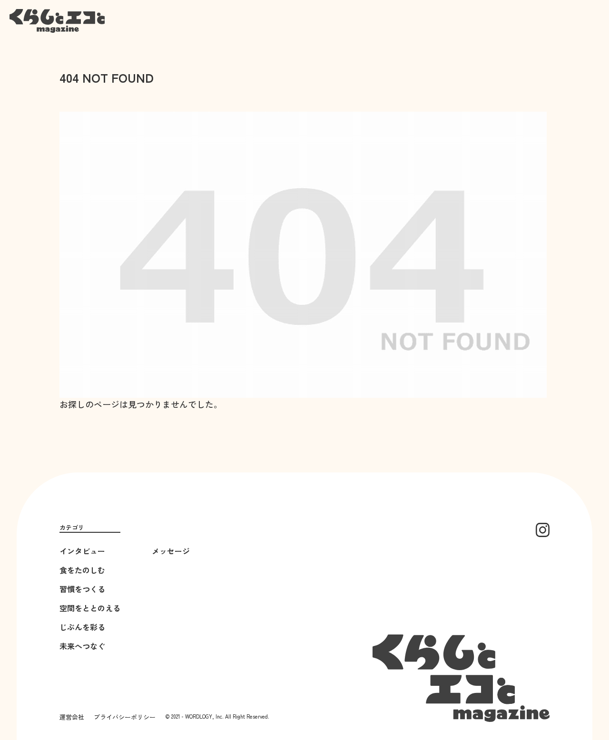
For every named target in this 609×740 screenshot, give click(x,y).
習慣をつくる (82, 589)
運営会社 (71, 716)
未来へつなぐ (82, 646)
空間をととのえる (89, 608)
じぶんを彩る (82, 627)
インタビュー (82, 551)
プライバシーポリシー (125, 716)
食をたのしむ (82, 570)
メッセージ (171, 551)
